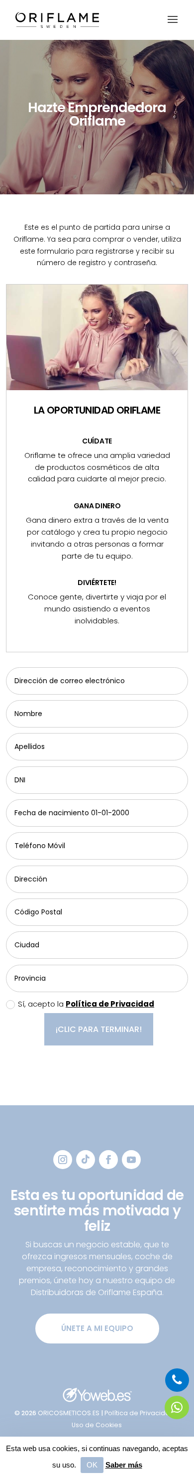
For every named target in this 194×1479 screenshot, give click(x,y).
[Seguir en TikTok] (85, 1159)
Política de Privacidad (110, 1004)
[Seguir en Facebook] (108, 1159)
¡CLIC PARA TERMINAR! (99, 1029)
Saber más (123, 1465)
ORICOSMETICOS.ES (69, 1413)
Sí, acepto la (86, 1004)
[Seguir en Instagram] (62, 1159)
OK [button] (92, 1465)
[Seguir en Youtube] (131, 1159)
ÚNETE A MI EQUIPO (97, 1328)
